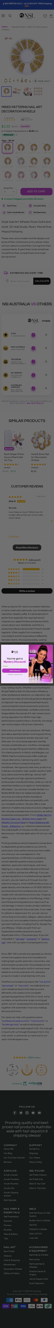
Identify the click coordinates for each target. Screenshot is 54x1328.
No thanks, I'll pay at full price (15, 674)
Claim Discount (15, 670)
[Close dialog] (51, 646)
